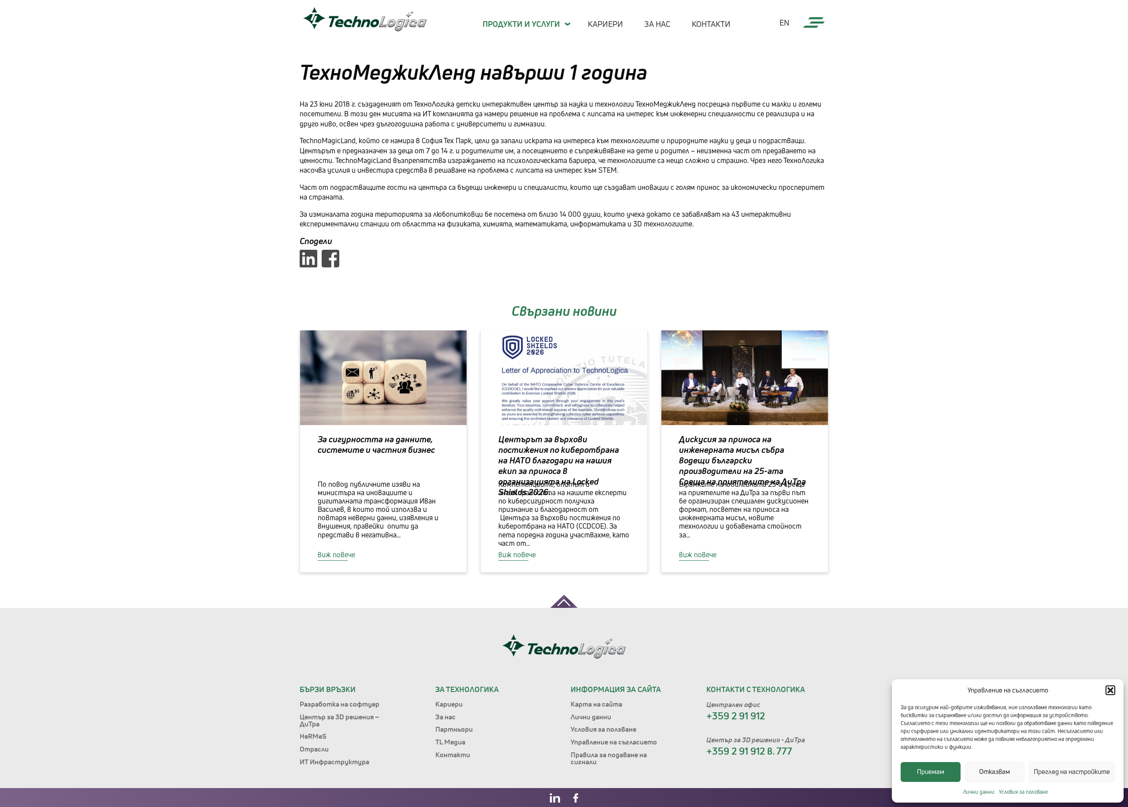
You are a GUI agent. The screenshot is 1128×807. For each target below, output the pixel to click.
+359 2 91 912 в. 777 (749, 751)
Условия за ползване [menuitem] (603, 729)
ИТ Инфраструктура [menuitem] (334, 761)
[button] (1110, 690)
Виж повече (336, 554)
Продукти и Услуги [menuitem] (521, 24)
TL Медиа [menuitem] (450, 742)
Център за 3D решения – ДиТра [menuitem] (339, 720)
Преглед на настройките (1072, 771)
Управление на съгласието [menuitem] (614, 742)
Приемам (930, 771)
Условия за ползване (1023, 792)
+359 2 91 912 (735, 715)
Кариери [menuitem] (605, 24)
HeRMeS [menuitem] (313, 736)
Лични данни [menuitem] (591, 717)
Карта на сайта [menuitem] (596, 704)
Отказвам (994, 771)
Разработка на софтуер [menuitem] (339, 704)
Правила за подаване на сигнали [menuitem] (609, 758)
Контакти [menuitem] (711, 24)
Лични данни (978, 792)
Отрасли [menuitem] (314, 749)
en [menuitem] (784, 23)
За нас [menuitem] (657, 24)
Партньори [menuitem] (454, 729)
